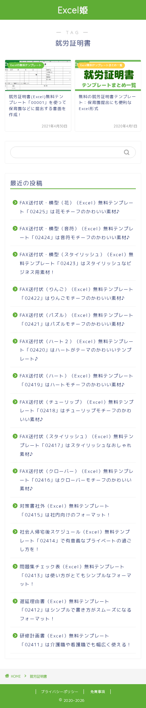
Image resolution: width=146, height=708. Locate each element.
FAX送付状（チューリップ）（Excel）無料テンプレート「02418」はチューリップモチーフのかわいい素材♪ (77, 410)
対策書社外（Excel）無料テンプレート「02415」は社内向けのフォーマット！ (65, 510)
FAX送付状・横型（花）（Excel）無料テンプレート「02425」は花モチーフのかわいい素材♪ (77, 207)
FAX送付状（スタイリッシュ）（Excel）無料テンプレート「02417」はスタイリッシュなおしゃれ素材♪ (77, 445)
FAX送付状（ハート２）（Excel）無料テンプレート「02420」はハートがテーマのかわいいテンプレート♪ (77, 350)
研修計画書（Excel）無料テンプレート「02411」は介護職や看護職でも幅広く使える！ (76, 640)
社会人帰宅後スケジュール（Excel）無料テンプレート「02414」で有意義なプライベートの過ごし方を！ (76, 540)
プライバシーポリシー (59, 691)
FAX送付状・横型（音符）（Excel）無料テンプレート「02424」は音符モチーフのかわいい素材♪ (77, 233)
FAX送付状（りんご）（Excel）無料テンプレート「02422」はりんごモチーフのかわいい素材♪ (77, 293)
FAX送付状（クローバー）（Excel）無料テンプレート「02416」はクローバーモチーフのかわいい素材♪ (77, 480)
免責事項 (97, 691)
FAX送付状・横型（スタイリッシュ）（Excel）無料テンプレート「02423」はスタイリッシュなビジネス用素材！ (77, 263)
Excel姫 (73, 9)
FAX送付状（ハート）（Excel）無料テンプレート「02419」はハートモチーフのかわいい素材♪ (77, 380)
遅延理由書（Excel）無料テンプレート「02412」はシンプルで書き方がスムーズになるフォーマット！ (76, 610)
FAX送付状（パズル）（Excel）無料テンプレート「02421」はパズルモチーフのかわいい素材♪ (77, 319)
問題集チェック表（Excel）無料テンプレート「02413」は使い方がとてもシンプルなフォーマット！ (76, 575)
